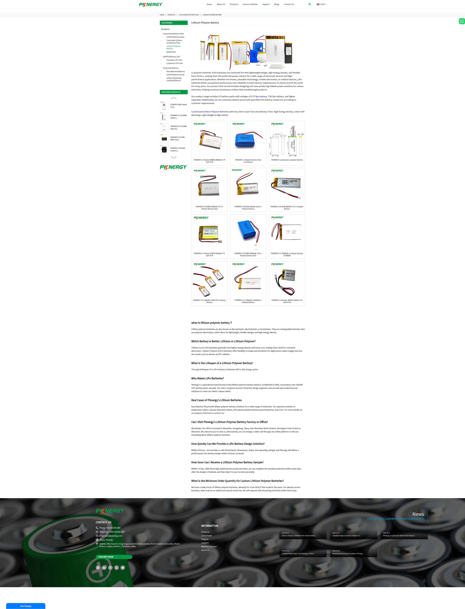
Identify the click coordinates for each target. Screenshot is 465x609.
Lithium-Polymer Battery (212, 15)
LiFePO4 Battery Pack (175, 37)
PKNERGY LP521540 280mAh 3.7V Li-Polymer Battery (287, 208)
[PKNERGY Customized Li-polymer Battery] (287, 139)
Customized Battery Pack (189, 15)
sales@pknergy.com (113, 535)
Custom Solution (250, 4)
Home (209, 4)
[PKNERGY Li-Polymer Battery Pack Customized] (248, 139)
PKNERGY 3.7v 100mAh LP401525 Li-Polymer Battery (209, 301)
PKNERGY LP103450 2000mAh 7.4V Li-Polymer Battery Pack (248, 254)
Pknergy (109, 539)
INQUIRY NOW (105, 556)
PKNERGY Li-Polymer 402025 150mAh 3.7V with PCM (286, 301)
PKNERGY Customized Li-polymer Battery (287, 160)
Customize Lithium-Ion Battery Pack (175, 41)
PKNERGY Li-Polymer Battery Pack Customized (248, 161)
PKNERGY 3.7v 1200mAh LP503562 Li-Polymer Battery (248, 301)
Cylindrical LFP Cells (175, 63)
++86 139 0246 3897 (117, 531)
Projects (204, 539)
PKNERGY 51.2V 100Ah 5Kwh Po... (178, 127)
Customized (206, 535)
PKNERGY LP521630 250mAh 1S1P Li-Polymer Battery (248, 208)
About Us (221, 4)
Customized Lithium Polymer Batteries (210, 111)
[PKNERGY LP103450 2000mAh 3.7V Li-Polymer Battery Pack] (209, 186)
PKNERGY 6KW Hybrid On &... (178, 105)
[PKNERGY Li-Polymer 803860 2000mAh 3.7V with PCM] (209, 139)
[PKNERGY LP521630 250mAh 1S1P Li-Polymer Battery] (248, 186)
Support (266, 4)
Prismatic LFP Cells (174, 60)
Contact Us (289, 4)
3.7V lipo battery (259, 96)
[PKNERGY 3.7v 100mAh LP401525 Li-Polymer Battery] (209, 279)
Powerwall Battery (170, 68)
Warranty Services (209, 546)
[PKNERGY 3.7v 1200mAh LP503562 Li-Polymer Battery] (248, 279)
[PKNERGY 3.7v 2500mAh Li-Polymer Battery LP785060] (287, 233)
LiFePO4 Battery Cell (171, 56)
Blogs (276, 4)
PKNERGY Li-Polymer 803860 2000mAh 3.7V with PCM (209, 161)
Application (171, 52)
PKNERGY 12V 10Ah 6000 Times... (177, 138)
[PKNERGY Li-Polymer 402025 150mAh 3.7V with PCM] (287, 279)
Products (234, 4)
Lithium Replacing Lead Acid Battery (174, 79)
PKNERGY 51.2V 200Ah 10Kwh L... (178, 116)
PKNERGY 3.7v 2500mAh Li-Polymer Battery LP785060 (287, 254)
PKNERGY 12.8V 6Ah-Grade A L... (178, 149)
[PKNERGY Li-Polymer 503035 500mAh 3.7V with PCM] (209, 233)
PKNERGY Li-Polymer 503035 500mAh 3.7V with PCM (209, 254)
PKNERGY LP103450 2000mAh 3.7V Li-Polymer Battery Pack (209, 208)
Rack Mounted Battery (176, 71)
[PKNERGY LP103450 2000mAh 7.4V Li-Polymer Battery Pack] (248, 233)
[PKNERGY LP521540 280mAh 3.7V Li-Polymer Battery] (287, 186)
